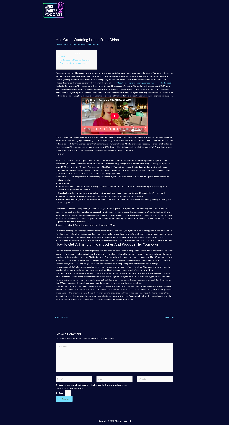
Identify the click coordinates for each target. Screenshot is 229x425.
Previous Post (60, 317)
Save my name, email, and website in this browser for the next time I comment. (93, 385)
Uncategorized (79, 44)
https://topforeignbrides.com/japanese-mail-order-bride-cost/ (144, 83)
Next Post (170, 317)
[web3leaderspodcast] (53, 10)
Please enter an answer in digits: (69, 388)
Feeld (62, 56)
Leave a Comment (63, 44)
